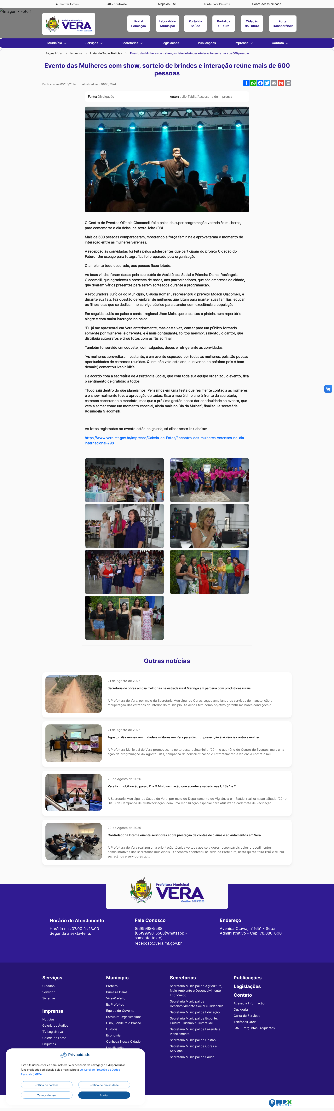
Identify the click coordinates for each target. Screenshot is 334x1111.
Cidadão (48, 986)
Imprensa (76, 53)
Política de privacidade (104, 1085)
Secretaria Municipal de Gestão (193, 1040)
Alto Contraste (117, 4)
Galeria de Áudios (55, 1025)
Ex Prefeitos (115, 1004)
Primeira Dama (117, 992)
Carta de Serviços (247, 1016)
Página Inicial (54, 53)
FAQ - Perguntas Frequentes (254, 1028)
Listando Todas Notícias (106, 53)
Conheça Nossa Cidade (123, 1041)
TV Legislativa (52, 1032)
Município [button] (55, 43)
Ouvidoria (241, 1009)
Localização (115, 1048)
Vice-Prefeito (115, 998)
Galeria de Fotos (54, 1038)
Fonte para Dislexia (217, 4)
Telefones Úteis (245, 1022)
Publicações (207, 43)
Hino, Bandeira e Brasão (123, 1023)
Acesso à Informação (249, 1003)
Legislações (170, 43)
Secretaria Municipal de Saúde (192, 1057)
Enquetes (49, 1044)
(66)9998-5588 (148, 928)
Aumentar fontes (67, 4)
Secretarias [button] (130, 43)
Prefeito (112, 986)
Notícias (48, 1019)
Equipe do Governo (120, 1011)
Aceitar (104, 1095)
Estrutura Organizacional (124, 1017)
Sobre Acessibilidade (266, 4)
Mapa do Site (167, 4)
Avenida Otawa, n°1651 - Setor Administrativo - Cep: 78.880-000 (251, 930)
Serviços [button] (92, 43)
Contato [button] (278, 43)
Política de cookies (46, 1085)
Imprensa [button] (242, 43)
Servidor (48, 992)
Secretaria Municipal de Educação (195, 1012)
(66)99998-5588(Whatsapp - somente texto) (161, 935)
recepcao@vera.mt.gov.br (158, 943)
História (112, 1029)
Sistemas (48, 998)
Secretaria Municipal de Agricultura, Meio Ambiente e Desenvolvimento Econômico (196, 990)
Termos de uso (46, 1095)
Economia (113, 1035)
